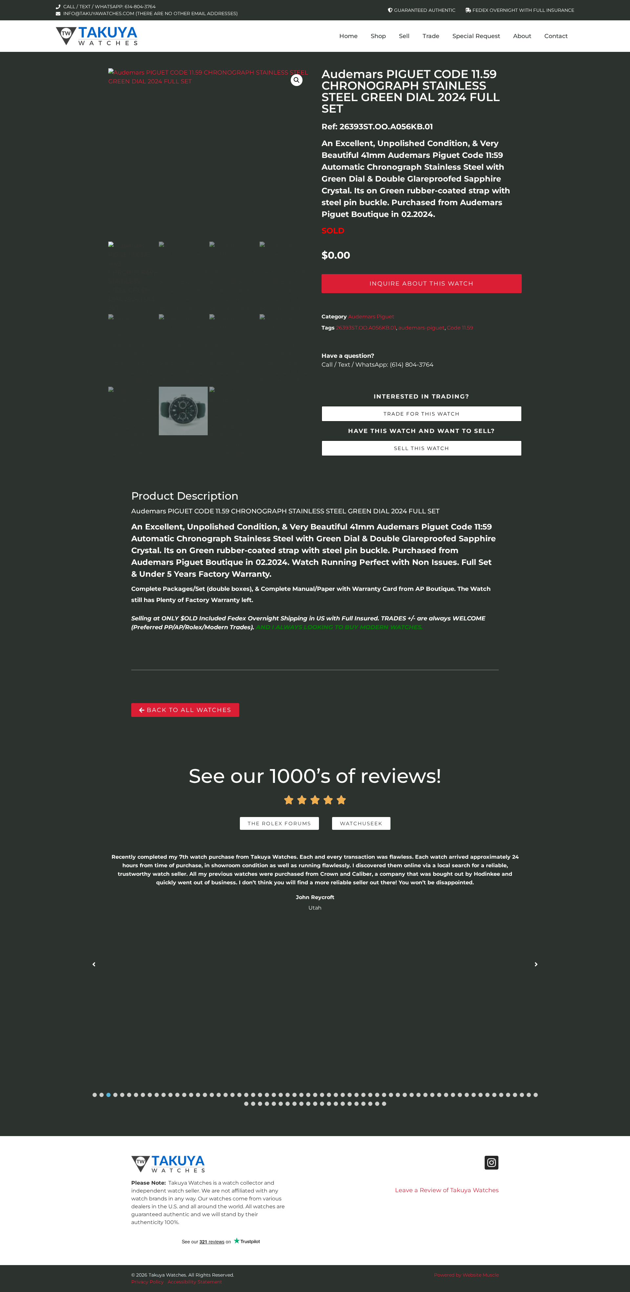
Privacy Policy (147, 1282)
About (522, 36)
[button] (297, 80)
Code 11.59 (460, 328)
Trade (431, 36)
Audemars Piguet (371, 316)
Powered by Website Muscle (466, 1275)
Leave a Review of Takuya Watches (447, 1190)
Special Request (476, 36)
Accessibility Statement (195, 1282)
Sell (404, 36)
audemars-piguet (421, 328)
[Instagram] (491, 1163)
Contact (556, 36)
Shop (378, 36)
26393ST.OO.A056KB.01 (366, 328)
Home (348, 36)
